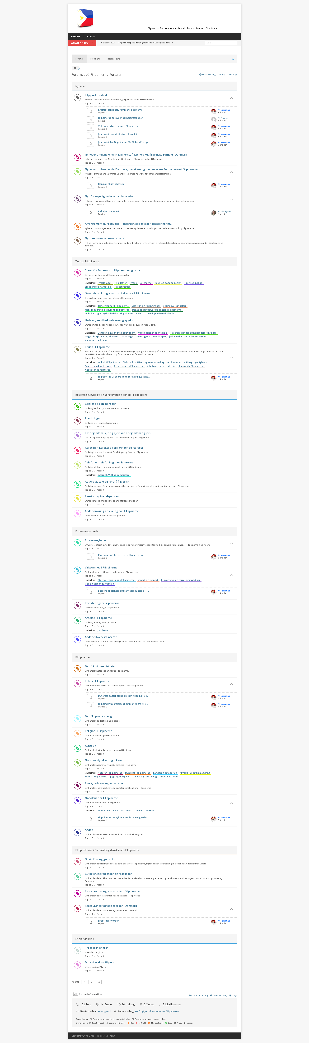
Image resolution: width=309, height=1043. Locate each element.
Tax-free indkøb (194, 282)
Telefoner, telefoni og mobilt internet (110, 462)
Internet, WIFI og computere (114, 474)
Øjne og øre (144, 336)
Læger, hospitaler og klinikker (102, 336)
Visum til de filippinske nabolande (156, 313)
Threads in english (96, 948)
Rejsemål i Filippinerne (191, 366)
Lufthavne (146, 282)
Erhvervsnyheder (96, 540)
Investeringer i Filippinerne (102, 603)
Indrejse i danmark (108, 211)
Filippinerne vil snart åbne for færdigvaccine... (124, 376)
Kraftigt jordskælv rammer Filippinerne (120, 109)
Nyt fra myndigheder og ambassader (109, 196)
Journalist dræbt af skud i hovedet (117, 134)
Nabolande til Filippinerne (101, 798)
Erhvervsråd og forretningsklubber (181, 579)
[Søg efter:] (221, 42)
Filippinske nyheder (97, 95)
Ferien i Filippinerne (97, 347)
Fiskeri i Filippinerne (96, 776)
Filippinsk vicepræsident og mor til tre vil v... (123, 703)
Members (95, 58)
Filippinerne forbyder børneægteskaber (120, 117)
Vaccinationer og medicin (153, 332)
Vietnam (151, 810)
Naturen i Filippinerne (110, 772)
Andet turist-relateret (98, 369)
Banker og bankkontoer (100, 404)
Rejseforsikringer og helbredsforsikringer (194, 332)
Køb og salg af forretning (100, 583)
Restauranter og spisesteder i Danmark (111, 906)
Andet (89, 830)
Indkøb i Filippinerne (110, 362)
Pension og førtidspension (102, 496)
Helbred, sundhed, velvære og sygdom (110, 320)
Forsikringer (93, 418)
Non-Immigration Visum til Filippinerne (108, 309)
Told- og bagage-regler (168, 282)
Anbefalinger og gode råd (161, 366)
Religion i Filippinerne (98, 731)
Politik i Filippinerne (97, 681)
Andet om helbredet (97, 340)
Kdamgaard (104, 1011)
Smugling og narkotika (98, 286)
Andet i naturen (169, 776)
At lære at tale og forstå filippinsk (107, 481)
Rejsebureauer (122, 286)
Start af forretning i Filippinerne (117, 579)
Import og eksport (148, 579)
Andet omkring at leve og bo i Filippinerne (112, 511)
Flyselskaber (105, 282)
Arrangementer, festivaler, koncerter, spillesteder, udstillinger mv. (128, 224)
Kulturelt (90, 745)
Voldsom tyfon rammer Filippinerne (118, 126)
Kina (116, 810)
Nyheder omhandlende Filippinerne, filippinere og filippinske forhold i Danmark (136, 154)
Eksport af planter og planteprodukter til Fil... (124, 590)
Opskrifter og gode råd (100, 859)
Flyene (134, 282)
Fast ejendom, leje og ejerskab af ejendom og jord (118, 433)
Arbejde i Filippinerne (98, 618)
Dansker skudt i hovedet (112, 183)
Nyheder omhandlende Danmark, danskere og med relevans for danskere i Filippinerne (141, 169)
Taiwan (139, 810)
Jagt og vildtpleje (120, 776)
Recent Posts (114, 58)
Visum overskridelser (175, 305)
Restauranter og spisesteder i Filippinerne (112, 891)
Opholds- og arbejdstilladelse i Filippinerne (109, 313)
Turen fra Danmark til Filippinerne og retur (112, 270)
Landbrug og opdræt (165, 772)
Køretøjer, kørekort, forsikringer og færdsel (114, 447)
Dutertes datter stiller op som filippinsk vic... (123, 695)
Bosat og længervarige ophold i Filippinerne (157, 309)
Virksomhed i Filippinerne (101, 567)
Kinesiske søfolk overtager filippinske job (121, 555)
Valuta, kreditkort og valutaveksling (144, 362)
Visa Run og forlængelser (146, 305)
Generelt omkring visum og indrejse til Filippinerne (117, 293)
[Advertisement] (182, 18)
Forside (75, 36)
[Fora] (74, 67)
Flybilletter (121, 282)
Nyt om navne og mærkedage (104, 238)
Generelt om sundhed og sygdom (117, 332)
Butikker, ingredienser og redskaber (108, 874)
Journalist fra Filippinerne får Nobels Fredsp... (124, 142)
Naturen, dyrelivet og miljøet (104, 760)
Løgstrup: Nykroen (108, 920)
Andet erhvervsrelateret (101, 637)
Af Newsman (224, 110)
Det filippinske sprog (98, 716)
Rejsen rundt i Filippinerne (129, 366)
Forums (79, 58)
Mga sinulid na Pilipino (99, 962)
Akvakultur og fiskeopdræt (195, 772)
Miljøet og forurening (145, 776)
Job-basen (104, 630)
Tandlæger (128, 336)
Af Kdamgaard (224, 211)
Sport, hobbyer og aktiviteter (104, 783)
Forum (91, 36)
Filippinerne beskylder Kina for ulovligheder (122, 817)
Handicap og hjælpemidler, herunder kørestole (180, 336)
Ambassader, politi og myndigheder (188, 362)
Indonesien (104, 810)
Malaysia (126, 810)
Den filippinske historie (100, 666)
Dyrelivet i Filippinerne (138, 772)
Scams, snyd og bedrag (98, 366)
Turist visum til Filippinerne (114, 305)
